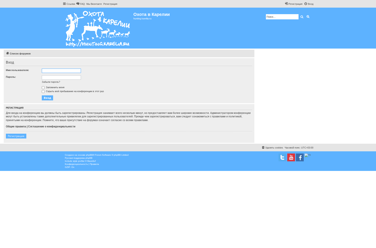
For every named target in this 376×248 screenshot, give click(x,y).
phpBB (89, 155)
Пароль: (11, 77)
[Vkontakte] (282, 157)
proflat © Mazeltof (87, 161)
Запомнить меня (54, 87)
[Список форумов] (98, 28)
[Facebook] (300, 157)
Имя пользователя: (17, 70)
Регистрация (16, 136)
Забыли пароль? (51, 82)
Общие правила (16, 126)
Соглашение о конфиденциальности (51, 126)
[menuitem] (80, 4)
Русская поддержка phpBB (78, 158)
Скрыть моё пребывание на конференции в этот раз (74, 91)
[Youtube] (291, 157)
